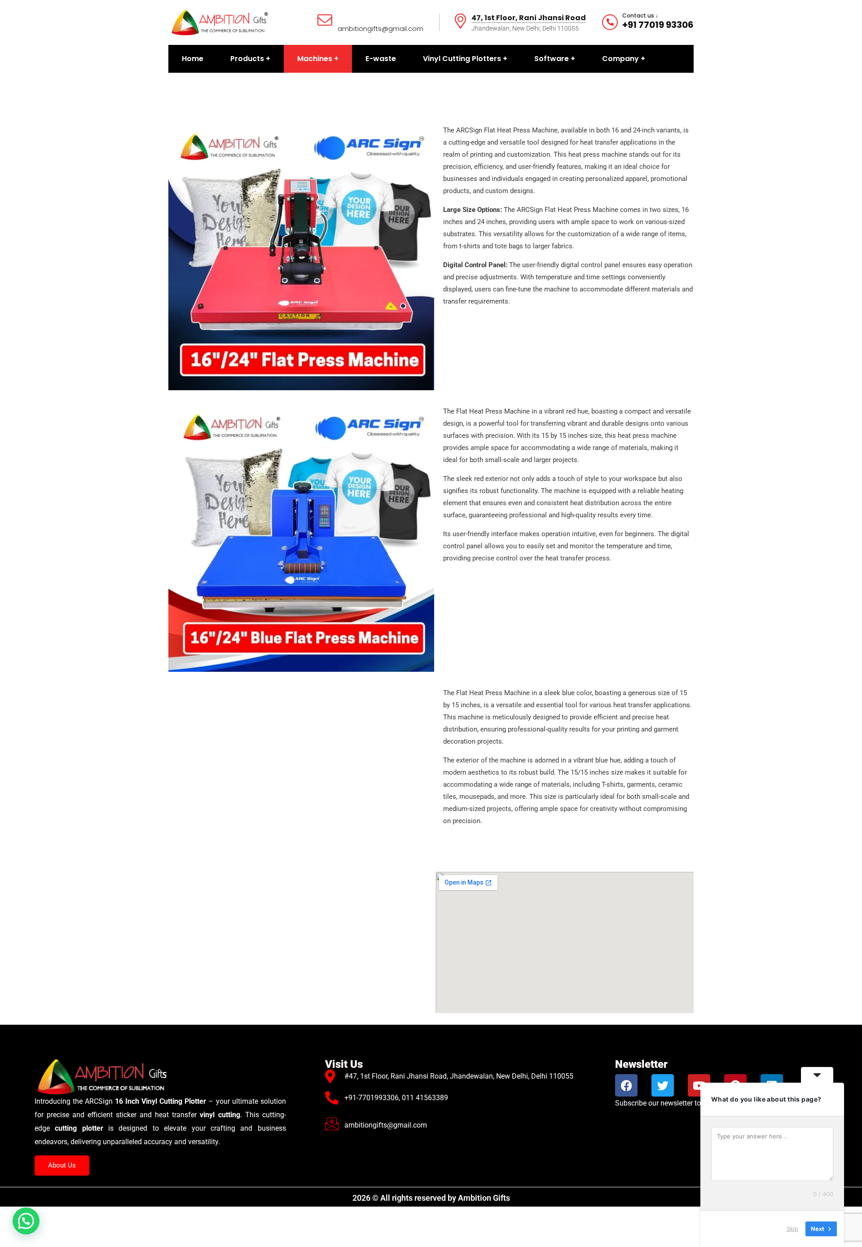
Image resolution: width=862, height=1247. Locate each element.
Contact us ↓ (640, 16)
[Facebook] (626, 1085)
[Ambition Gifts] (219, 22)
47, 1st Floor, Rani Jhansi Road (528, 18)
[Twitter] (662, 1085)
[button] (26, 1220)
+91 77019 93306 (658, 24)
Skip (792, 1228)
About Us (62, 1165)
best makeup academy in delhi (174, 855)
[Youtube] (699, 1085)
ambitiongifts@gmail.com (380, 28)
